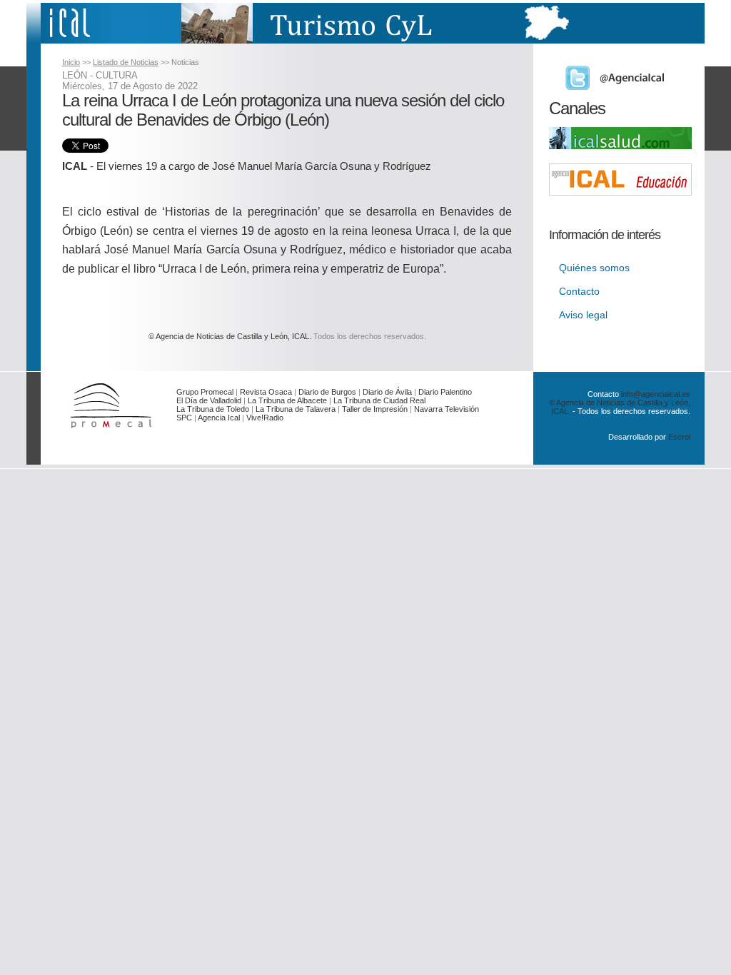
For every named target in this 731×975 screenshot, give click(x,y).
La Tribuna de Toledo (212, 409)
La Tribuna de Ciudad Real (379, 400)
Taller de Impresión (375, 409)
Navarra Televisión (446, 409)
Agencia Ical (219, 417)
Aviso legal (583, 314)
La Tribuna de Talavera (296, 409)
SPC (184, 417)
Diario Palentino (445, 392)
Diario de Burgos (327, 392)
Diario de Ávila (387, 392)
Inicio (71, 62)
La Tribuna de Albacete (287, 400)
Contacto (579, 291)
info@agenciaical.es (655, 394)
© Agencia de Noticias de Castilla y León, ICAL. (229, 336)
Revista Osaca (266, 392)
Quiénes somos (594, 267)
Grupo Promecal (204, 392)
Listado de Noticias (125, 62)
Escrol (679, 437)
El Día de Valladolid (208, 400)
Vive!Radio (264, 417)
